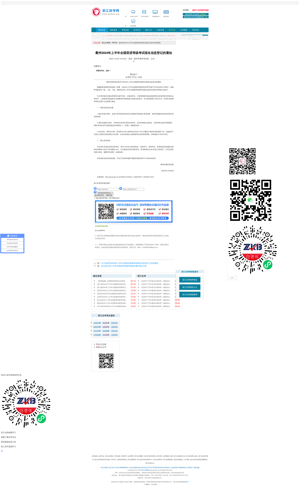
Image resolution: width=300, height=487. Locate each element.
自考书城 (160, 30)
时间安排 (114, 323)
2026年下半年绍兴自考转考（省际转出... (156, 297)
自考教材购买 (182, 467)
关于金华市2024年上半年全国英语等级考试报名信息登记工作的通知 (129, 263)
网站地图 (196, 467)
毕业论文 (114, 331)
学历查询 (114, 335)
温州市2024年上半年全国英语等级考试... (112, 290)
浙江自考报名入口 (189, 287)
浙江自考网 (106, 42)
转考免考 (97, 335)
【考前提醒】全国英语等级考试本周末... (111, 281)
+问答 (139, 77)
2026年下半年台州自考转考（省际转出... (156, 284)
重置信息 (109, 195)
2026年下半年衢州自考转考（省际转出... (156, 290)
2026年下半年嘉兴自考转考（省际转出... (156, 303)
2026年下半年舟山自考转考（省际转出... (156, 287)
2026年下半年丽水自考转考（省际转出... (156, 281)
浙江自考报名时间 (134, 467)
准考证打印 (97, 327)
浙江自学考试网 (152, 467)
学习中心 (172, 30)
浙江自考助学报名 (189, 279)
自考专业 (137, 30)
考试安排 (125, 30)
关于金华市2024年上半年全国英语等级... (112, 306)
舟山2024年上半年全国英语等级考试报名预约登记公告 (124, 266)
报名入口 (148, 30)
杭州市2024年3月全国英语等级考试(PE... (112, 293)
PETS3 (114, 42)
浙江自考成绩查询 (189, 294)
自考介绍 (97, 323)
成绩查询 (106, 327)
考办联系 (106, 335)
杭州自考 (144, 467)
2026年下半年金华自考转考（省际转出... (156, 293)
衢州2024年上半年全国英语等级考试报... (112, 303)
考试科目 (195, 30)
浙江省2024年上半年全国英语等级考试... (112, 287)
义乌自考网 (173, 467)
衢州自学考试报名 (163, 467)
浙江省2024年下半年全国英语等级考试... (112, 284)
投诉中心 (186, 482)
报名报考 (113, 30)
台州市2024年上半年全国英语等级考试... (112, 297)
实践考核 (106, 331)
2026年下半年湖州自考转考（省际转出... (156, 300)
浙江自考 (111, 467)
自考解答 (184, 30)
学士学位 (97, 331)
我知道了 (133, 74)
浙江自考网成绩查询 (121, 467)
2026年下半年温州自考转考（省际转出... (156, 306)
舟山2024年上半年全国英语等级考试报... (112, 300)
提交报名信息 (99, 195)
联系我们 (190, 467)
